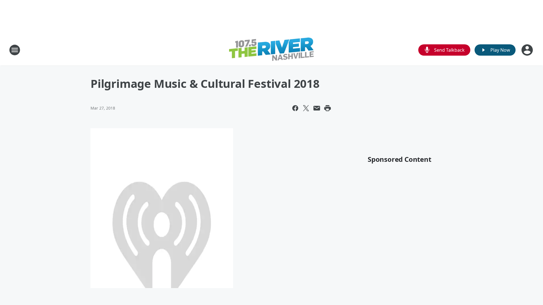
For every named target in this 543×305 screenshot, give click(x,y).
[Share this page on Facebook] (295, 108)
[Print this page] (327, 108)
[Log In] (528, 50)
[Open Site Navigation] (14, 50)
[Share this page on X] (306, 108)
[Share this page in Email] (317, 108)
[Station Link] (271, 50)
